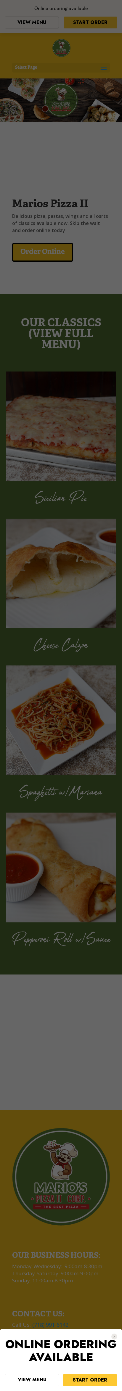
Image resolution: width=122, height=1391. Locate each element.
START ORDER (90, 1379)
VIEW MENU (32, 1379)
